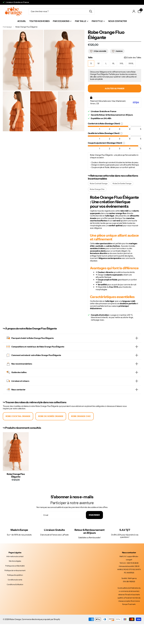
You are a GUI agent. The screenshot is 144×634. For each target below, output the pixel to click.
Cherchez (90, 11)
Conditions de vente (15, 580)
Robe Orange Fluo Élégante (16, 475)
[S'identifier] (133, 11)
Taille (114, 57)
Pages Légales (15, 552)
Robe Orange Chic (97, 189)
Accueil (21, 21)
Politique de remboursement (14, 570)
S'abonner (94, 515)
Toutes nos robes (39, 21)
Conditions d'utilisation (15, 584)
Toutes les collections (62, 21)
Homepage (7, 27)
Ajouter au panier (114, 88)
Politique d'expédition (15, 575)
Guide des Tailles (134, 57)
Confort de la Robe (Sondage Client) (104, 123)
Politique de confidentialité (14, 566)
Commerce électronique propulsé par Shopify (41, 619)
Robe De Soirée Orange (122, 183)
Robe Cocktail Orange (98, 183)
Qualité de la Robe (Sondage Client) (104, 133)
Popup (122, 123)
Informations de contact (14, 556)
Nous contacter (117, 21)
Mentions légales (15, 561)
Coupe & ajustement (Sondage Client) (105, 142)
